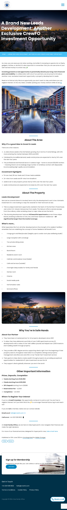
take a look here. (52, 431)
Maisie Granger (40, 437)
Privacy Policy (34, 490)
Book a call (59, 499)
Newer (11, 441)
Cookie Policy (22, 490)
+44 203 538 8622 (8, 486)
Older (4, 441)
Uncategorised (28, 437)
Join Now (11, 467)
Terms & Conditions (8, 490)
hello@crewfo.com (17, 413)
